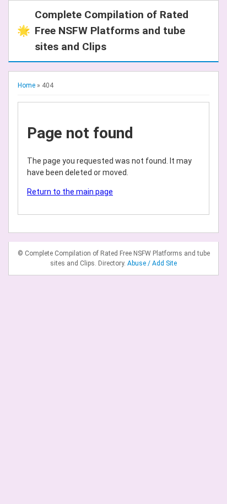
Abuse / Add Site (152, 263)
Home (26, 85)
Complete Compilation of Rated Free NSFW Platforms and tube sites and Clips (102, 30)
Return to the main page (70, 191)
